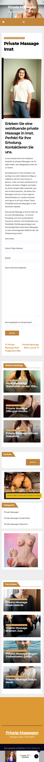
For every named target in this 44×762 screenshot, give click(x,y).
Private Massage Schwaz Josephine (22, 435)
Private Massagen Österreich (14, 38)
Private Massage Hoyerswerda (16, 604)
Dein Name (9, 239)
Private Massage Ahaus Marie (21, 681)
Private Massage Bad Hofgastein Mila (12, 347)
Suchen (7, 454)
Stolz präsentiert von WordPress (15, 748)
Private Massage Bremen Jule (16, 629)
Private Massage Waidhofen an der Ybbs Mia (21, 386)
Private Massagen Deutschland (17, 518)
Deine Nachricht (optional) (15, 268)
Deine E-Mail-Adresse (14, 248)
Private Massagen (22, 7)
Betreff (7, 258)
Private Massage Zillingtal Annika (16, 410)
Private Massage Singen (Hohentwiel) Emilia (21, 655)
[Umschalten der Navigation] (23, 22)
